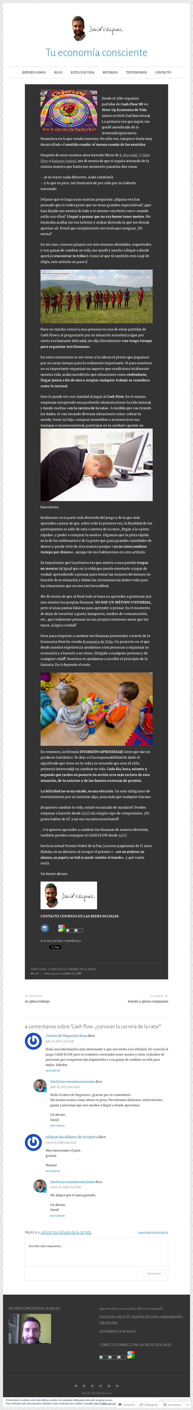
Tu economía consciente (97, 52)
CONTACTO (163, 72)
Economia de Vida (98, 642)
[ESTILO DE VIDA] (92, 1386)
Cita (36, 973)
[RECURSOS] (100, 1386)
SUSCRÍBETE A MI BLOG (117, 1331)
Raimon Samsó (64, 161)
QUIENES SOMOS (34, 72)
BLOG (58, 72)
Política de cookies (110, 1403)
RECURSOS (110, 72)
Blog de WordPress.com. (96, 1393)
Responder (53, 1070)
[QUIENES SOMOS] (76, 1386)
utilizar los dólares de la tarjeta (72, 1137)
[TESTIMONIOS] (109, 1386)
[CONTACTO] (117, 1386)
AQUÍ (86, 813)
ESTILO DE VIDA (82, 72)
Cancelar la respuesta (153, 1232)
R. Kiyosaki (128, 155)
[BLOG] (84, 1386)
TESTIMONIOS (136, 72)
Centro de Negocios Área (66, 1036)
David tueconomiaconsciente (72, 1081)
